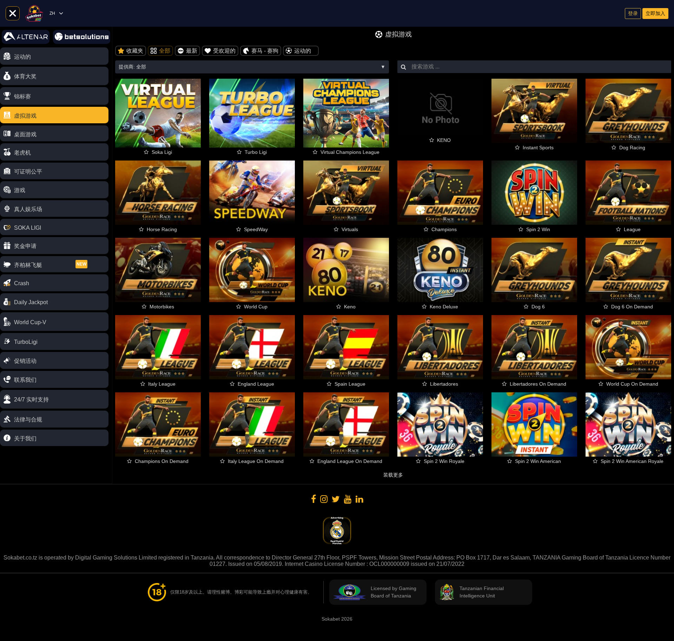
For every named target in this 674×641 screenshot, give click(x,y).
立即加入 (655, 13)
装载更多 (393, 475)
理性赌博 (221, 592)
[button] (54, 399)
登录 (633, 13)
